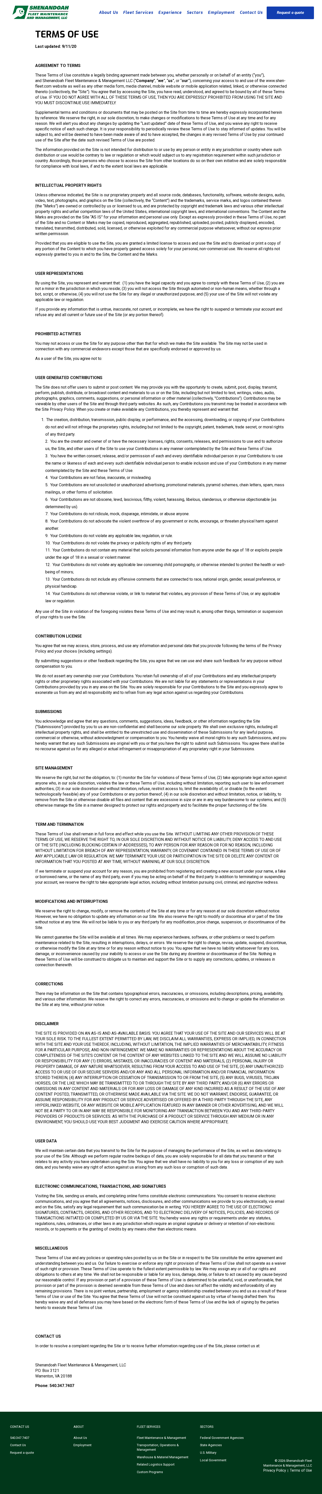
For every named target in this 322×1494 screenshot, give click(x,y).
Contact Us (251, 12)
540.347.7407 (19, 1438)
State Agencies (211, 1445)
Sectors (195, 12)
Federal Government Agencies (222, 1438)
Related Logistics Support (156, 1464)
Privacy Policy (274, 1470)
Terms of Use (301, 1470)
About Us (108, 12)
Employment (221, 12)
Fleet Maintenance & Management (161, 1438)
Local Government (213, 1460)
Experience (170, 12)
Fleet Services (138, 12)
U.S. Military (208, 1452)
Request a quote (290, 12)
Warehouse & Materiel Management (162, 1457)
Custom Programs (150, 1472)
